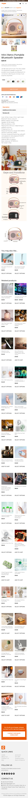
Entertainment (12, 10)
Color (3, 80)
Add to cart (14, 89)
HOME (3, 755)
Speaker (11, 102)
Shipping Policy (19, 758)
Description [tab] (6, 107)
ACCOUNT (18, 755)
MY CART (17, 756)
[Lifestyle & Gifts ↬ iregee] (4, 4)
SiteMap (24, 793)
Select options (6, 273)
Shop (6, 10)
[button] (24, 15)
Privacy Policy (5, 793)
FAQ (2, 760)
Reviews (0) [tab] (6, 113)
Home (2, 10)
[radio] (8, 81)
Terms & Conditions (15, 793)
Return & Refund (20, 760)
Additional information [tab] (9, 110)
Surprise (15, 102)
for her (6, 102)
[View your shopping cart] (20, 4)
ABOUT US (4, 756)
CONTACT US (5, 758)
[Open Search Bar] (23, 4)
